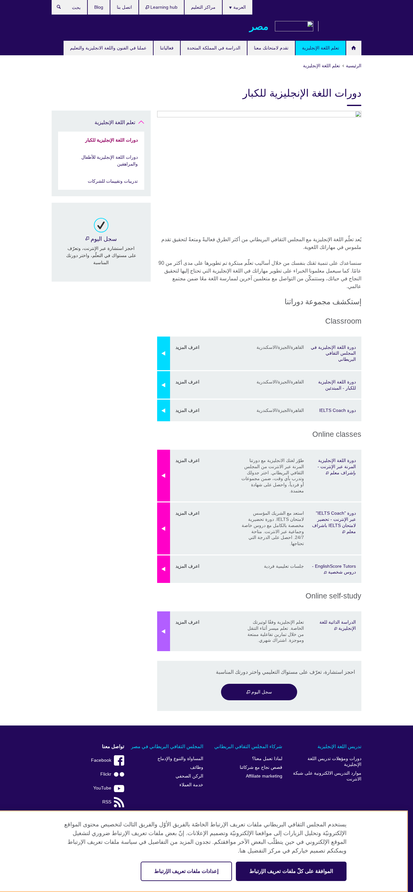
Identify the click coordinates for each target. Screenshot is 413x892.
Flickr (105, 774)
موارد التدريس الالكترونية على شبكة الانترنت (327, 776)
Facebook (101, 760)
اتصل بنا (124, 7)
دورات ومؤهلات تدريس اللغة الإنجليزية (334, 761)
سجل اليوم (261, 691)
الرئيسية (353, 48)
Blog (98, 7)
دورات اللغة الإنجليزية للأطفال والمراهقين (109, 161)
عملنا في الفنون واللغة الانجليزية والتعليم (108, 47)
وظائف (196, 767)
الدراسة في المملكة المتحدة (213, 47)
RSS (106, 802)
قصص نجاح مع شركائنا (261, 767)
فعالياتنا (167, 47)
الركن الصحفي (189, 776)
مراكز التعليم (203, 7)
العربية (239, 7)
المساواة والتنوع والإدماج (180, 758)
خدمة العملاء (191, 784)
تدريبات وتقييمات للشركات (113, 181)
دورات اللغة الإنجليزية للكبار (111, 140)
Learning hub (163, 7)
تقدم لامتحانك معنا (271, 47)
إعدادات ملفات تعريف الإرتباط (186, 871)
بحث (56, 8)
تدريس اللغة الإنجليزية (339, 746)
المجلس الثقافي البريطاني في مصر (167, 746)
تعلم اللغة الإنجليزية (320, 47)
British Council (342, 26)
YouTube (102, 788)
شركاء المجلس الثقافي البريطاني (248, 746)
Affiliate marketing (264, 776)
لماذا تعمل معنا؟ (267, 758)
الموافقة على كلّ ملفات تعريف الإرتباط (291, 871)
